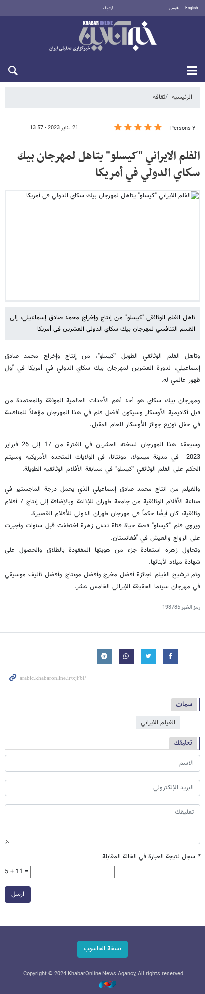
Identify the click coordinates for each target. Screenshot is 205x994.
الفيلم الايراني (158, 723)
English (191, 8)
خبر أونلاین (102, 37)
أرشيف (108, 8)
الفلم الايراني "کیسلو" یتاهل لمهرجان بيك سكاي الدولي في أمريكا (108, 164)
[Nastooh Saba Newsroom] (102, 985)
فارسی (174, 8)
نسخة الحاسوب (102, 949)
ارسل (17, 894)
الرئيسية (182, 97)
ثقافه (159, 97)
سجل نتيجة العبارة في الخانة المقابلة (151, 857)
